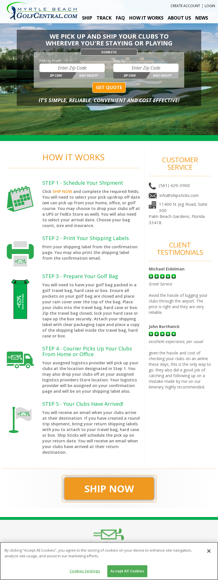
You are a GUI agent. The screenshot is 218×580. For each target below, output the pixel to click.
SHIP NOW (62, 191)
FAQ (120, 18)
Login (210, 5)
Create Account (185, 5)
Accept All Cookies (127, 570)
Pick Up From (50, 60)
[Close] (209, 551)
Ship (87, 18)
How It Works (146, 18)
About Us (179, 18)
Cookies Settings (85, 570)
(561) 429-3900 (174, 185)
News (201, 18)
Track (104, 18)
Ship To (119, 60)
